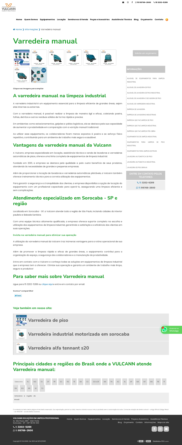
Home (19, 19)
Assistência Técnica (122, 19)
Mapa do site (163, 422)
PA (111, 382)
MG (35, 382)
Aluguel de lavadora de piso (139, 87)
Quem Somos (31, 19)
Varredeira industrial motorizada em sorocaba (78, 334)
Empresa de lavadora (136, 109)
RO (22, 388)
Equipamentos (47, 19)
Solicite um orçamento (145, 53)
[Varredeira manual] (22, 57)
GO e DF (96, 382)
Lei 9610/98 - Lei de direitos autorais (27, 412)
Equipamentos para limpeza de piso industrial (146, 144)
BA (81, 382)
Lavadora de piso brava (137, 167)
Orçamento (147, 19)
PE (74, 382)
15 (161, 2)
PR (54, 382)
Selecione (19, 382)
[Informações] (167, 19)
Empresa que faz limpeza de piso (140, 120)
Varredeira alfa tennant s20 (58, 348)
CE (87, 382)
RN (16, 388)
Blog (136, 19)
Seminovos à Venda (78, 19)
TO (42, 388)
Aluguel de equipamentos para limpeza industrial (146, 80)
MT (144, 382)
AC (118, 382)
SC (61, 382)
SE (36, 388)
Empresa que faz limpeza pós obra (141, 131)
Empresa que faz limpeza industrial (141, 126)
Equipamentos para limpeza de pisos (142, 151)
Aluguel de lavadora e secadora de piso (144, 98)
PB (158, 382)
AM (105, 382)
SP (48, 382)
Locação (61, 19)
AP (131, 382)
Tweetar (18, 295)
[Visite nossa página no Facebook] (132, 2)
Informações (134, 69)
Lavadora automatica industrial (141, 162)
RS (68, 382)
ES (42, 382)
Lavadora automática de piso (139, 156)
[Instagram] (128, 2)
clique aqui (47, 284)
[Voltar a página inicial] (8, 7)
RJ (28, 382)
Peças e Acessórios (100, 19)
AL (125, 382)
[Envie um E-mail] (123, 2)
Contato (159, 19)
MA (138, 382)
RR (29, 388)
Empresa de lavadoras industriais (141, 115)
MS (151, 382)
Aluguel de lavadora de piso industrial (143, 93)
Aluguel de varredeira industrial (141, 104)
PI (164, 382)
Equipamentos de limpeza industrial (142, 136)
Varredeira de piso (48, 320)
